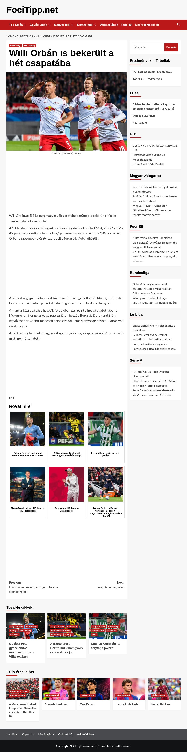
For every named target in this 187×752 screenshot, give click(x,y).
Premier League (17, 695)
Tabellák (126, 24)
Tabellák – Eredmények (147, 78)
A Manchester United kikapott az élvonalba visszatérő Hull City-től (154, 106)
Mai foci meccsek (147, 24)
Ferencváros (98, 630)
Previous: (33, 587)
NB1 (94, 634)
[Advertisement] (66, 186)
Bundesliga (15, 45)
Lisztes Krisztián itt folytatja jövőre (155, 302)
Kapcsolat (28, 734)
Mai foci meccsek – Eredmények (153, 71)
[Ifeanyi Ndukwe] (164, 689)
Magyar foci (62, 24)
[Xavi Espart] (93, 689)
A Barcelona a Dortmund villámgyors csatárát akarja (66, 648)
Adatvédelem (85, 734)
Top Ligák (16, 24)
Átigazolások (109, 24)
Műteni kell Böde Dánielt (148, 164)
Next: (110, 585)
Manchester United (19, 691)
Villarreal (14, 634)
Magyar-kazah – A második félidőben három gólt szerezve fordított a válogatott (152, 210)
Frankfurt (111, 630)
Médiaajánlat (46, 734)
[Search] (178, 24)
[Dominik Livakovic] (58, 689)
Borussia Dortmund (60, 630)
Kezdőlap (12, 734)
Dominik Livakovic (144, 115)
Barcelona (72, 626)
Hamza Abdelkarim (127, 704)
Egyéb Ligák (38, 24)
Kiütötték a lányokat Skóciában (152, 237)
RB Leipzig (29, 45)
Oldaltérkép (66, 734)
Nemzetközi (85, 24)
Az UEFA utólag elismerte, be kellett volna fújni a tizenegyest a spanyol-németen (155, 256)
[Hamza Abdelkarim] (129, 689)
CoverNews (105, 746)
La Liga (13, 630)
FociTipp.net (32, 10)
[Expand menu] (25, 25)
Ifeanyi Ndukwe (160, 704)
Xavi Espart (140, 122)
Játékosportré (52, 695)
